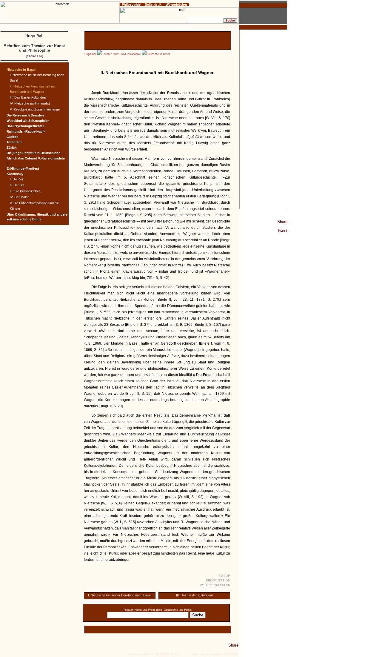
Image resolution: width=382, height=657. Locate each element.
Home (5, 26)
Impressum (18, 26)
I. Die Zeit (17, 179)
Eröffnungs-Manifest (23, 168)
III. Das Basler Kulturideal (194, 595)
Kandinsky (15, 174)
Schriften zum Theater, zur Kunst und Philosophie (34, 48)
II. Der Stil (17, 185)
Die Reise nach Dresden (25, 115)
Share (282, 221)
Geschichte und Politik (178, 609)
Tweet (282, 230)
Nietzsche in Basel (158, 54)
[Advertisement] (263, 119)
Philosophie (131, 4)
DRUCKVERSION (218, 580)
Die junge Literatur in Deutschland (34, 153)
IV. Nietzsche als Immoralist (30, 103)
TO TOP (224, 575)
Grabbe (12, 137)
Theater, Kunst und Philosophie (121, 54)
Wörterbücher (176, 4)
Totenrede (14, 142)
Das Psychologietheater (25, 126)
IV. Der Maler (19, 197)
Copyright (33, 26)
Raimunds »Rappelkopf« (26, 131)
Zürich (12, 147)
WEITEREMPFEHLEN (215, 585)
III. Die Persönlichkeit (25, 191)
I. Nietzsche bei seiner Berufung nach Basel (119, 595)
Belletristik (153, 4)
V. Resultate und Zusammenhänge (35, 109)
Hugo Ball (90, 54)
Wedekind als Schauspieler (28, 120)
